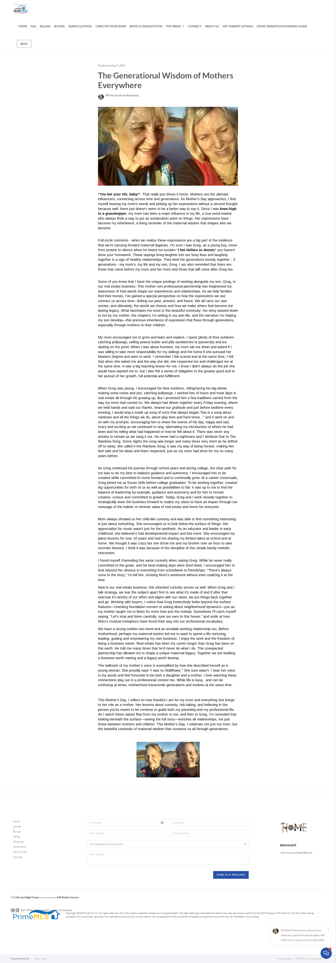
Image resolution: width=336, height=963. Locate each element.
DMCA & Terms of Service (309, 958)
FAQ (33, 26)
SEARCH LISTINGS (80, 26)
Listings (17, 826)
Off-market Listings (237, 26)
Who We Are (20, 852)
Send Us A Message (231, 874)
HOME (23, 26)
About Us (212, 26)
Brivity (26, 958)
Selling (16, 836)
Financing (18, 841)
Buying (16, 831)
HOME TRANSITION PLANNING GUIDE (282, 26)
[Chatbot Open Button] (326, 953)
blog (24, 43)
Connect (17, 857)
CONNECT (194, 26)
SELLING (45, 26)
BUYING (59, 26)
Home (16, 821)
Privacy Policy (284, 958)
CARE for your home (111, 26)
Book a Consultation (146, 26)
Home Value (19, 846)
